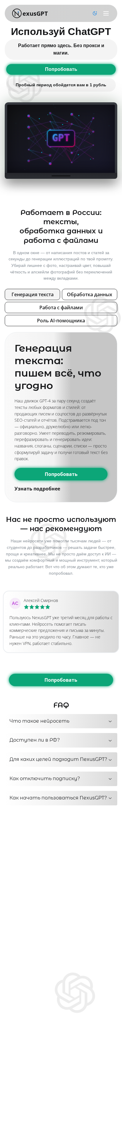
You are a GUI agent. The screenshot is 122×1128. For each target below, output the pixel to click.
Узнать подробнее (37, 488)
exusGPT (35, 13)
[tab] (32, 294)
